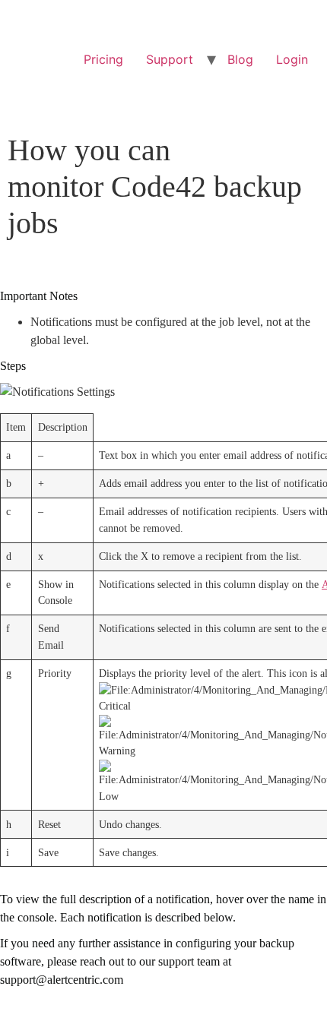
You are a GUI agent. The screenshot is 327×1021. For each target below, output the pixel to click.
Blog (240, 59)
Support (169, 59)
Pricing (103, 59)
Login (292, 59)
